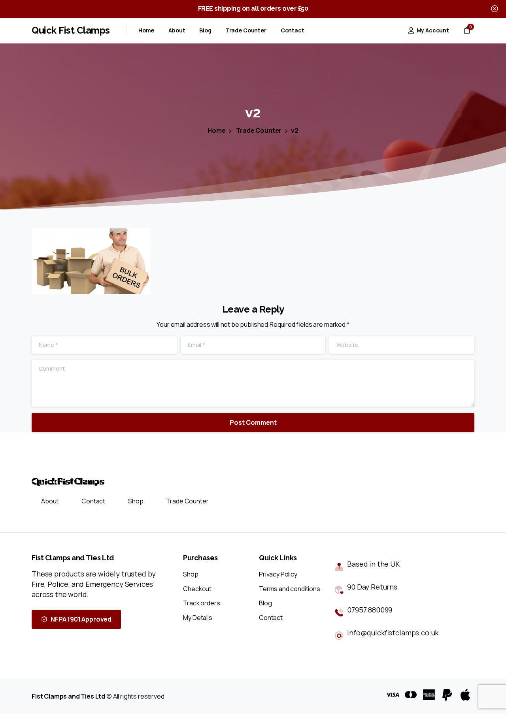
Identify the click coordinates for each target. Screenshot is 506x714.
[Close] (494, 9)
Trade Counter (258, 130)
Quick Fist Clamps (71, 30)
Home (216, 130)
